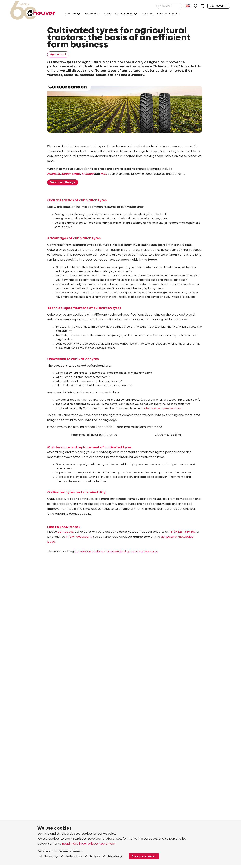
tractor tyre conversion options (160, 408)
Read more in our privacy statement (88, 843)
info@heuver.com (78, 537)
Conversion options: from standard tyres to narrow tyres (116, 551)
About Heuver (124, 14)
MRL (103, 174)
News (107, 14)
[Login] (195, 6)
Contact (147, 14)
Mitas (76, 174)
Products (70, 14)
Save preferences (144, 856)
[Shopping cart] (202, 6)
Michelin (53, 174)
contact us (65, 532)
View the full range (62, 182)
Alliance (87, 174)
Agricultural (58, 54)
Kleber (65, 174)
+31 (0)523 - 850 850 (182, 532)
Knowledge (92, 14)
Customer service (168, 14)
